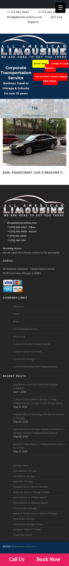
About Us (18, 306)
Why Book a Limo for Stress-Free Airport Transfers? (35, 386)
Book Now (40, 64)
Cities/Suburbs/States (25, 329)
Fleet (16, 314)
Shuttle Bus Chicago (24, 519)
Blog (15, 322)
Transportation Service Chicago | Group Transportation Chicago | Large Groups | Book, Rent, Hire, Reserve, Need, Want (38, 401)
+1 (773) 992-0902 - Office (21, 227)
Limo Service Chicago (25, 471)
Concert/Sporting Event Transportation (35, 367)
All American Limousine (23, 546)
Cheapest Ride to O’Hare (27, 530)
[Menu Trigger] (60, 8)
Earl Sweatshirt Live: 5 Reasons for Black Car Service (34, 172)
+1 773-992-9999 (48, 12)
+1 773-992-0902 (17, 12)
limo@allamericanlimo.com (24, 17)
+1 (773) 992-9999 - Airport (22, 232)
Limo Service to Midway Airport (30, 503)
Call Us (17, 560)
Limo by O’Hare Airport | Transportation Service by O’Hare (39, 446)
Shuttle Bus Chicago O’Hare (28, 524)
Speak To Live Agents (56, 66)
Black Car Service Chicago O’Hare (31, 492)
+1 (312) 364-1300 (16, 240)
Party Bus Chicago (23, 482)
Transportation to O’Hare (27, 352)
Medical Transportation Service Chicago (35, 514)
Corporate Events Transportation (31, 344)
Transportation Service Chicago (30, 487)
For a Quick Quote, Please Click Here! (51, 79)
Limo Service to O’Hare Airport (30, 498)
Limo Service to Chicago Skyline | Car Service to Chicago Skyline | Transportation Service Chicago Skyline (39, 431)
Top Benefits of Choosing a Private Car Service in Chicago (38, 416)
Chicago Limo (20, 466)
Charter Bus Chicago (24, 359)
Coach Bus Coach (22, 535)
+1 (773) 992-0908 (16, 236)
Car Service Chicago (24, 476)
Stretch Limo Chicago (25, 508)
